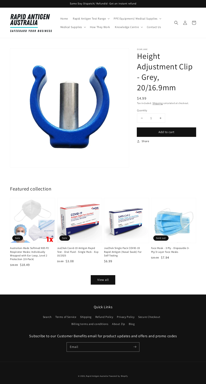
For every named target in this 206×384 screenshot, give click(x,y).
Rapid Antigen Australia (97, 376)
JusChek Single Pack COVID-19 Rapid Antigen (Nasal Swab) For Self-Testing (123, 251)
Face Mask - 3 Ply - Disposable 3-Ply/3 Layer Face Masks (170, 249)
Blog (132, 324)
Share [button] (145, 141)
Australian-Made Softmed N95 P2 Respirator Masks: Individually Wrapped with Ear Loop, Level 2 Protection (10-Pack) (29, 253)
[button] (176, 22)
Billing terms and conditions (89, 324)
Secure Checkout (149, 317)
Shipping (157, 103)
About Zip (118, 324)
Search (47, 317)
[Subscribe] (134, 346)
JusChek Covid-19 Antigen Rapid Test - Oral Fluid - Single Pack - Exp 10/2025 (78, 251)
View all (103, 280)
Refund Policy (104, 317)
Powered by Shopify (118, 376)
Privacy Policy (125, 317)
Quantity (142, 110)
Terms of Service (65, 317)
